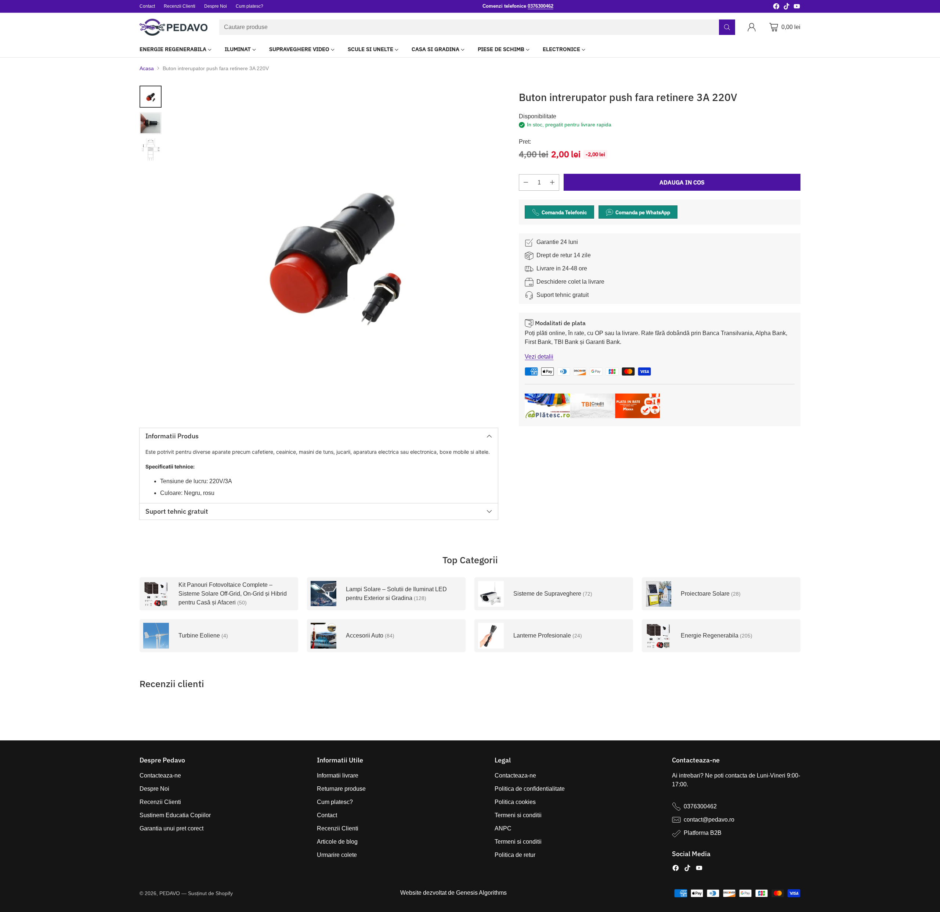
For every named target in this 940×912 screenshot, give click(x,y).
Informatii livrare (337, 775)
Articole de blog (337, 842)
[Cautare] (727, 27)
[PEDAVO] (173, 27)
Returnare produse (341, 789)
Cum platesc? (335, 802)
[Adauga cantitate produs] (552, 183)
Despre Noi (154, 789)
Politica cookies (515, 802)
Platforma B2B (703, 833)
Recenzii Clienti (160, 802)
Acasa (147, 68)
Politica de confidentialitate (530, 789)
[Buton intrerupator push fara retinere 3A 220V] (333, 250)
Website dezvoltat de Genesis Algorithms (453, 893)
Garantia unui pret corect (171, 828)
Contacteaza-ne (160, 775)
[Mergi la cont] (753, 27)
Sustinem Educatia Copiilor (175, 815)
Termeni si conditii (518, 815)
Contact (327, 815)
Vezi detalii (539, 357)
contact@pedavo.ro (709, 819)
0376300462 (700, 806)
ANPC (503, 828)
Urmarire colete (337, 855)
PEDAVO (169, 893)
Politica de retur (515, 855)
